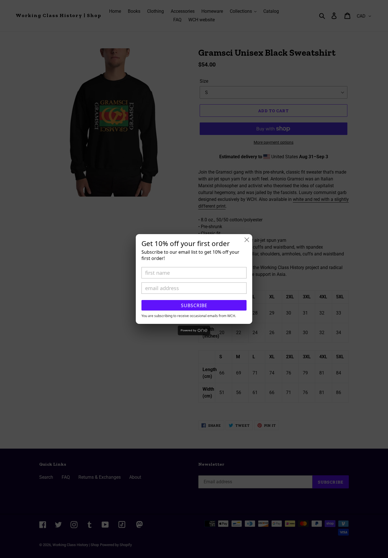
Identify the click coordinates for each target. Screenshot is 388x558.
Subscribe (194, 305)
